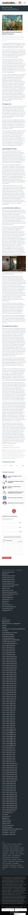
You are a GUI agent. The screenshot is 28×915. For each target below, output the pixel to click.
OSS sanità (4, 603)
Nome (20, 522)
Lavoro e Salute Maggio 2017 (9, 730)
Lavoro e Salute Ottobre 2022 (9, 785)
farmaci (11, 847)
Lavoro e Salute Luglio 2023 (8, 723)
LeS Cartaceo (5, 814)
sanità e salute (13, 39)
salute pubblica (5, 457)
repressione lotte (11, 861)
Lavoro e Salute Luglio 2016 (8, 710)
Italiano (18, 913)
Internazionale (5, 599)
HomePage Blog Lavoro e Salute (9, 632)
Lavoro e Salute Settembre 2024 (9, 807)
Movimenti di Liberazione (8, 592)
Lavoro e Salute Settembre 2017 (9, 794)
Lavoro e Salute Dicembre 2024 (9, 665)
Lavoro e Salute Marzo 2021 (8, 754)
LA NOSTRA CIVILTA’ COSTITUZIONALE (11, 640)
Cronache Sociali (18, 37)
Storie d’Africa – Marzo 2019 (8, 834)
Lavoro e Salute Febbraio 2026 (9, 680)
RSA (24, 455)
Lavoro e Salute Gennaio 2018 (9, 683)
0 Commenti (10, 36)
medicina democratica (6, 857)
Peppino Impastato (6, 821)
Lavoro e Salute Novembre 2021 (9, 772)
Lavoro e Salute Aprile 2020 (8, 645)
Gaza (3, 849)
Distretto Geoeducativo (17, 451)
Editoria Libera (5, 590)
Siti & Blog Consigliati (7, 827)
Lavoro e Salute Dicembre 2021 (9, 660)
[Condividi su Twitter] (11, 465)
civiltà (11, 846)
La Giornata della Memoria (8, 638)
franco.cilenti (4, 40)
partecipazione (9, 455)
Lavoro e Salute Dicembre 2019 (9, 656)
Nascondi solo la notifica (21, 909)
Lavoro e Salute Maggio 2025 (9, 745)
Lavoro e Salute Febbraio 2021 (9, 670)
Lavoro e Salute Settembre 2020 (9, 800)
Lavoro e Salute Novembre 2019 (9, 769)
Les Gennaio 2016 (6, 816)
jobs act (16, 853)
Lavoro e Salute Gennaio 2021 (9, 689)
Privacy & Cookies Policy (8, 825)
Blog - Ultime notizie (7, 7)
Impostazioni (14, 912)
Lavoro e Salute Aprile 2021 (8, 647)
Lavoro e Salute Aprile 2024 (8, 652)
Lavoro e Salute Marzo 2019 (8, 750)
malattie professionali (16, 855)
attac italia (9, 844)
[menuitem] (21, 2)
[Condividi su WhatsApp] (17, 465)
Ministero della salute (19, 454)
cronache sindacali (6, 597)
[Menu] (24, 2)
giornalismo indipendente (15, 849)
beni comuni (14, 844)
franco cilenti (21, 847)
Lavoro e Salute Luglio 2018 (8, 714)
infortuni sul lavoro (19, 851)
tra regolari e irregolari (18, 62)
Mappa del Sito (5, 818)
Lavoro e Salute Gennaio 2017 (9, 681)
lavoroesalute (21, 853)
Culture (23, 37)
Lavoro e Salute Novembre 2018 (9, 767)
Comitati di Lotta (5, 37)
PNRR (13, 455)
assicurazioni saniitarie (12, 449)
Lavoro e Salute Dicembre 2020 (9, 658)
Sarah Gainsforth (5, 445)
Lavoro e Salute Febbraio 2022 (9, 672)
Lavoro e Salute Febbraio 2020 (9, 669)
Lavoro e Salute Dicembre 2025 (9, 667)
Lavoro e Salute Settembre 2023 (9, 805)
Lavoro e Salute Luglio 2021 (8, 720)
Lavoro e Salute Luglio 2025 (8, 727)
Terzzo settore (14, 458)
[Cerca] (21, 2)
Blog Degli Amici (6, 621)
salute (4, 863)
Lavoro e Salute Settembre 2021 (9, 801)
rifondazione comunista (20, 861)
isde (9, 853)
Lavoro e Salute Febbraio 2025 (9, 678)
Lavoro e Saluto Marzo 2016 (8, 810)
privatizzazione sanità (19, 455)
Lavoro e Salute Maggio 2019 (9, 734)
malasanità (9, 855)
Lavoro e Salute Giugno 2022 (9, 703)
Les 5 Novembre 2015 (7, 812)
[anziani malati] (12, 23)
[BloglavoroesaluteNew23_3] (11, 2)
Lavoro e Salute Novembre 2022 (9, 774)
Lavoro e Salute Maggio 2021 (9, 738)
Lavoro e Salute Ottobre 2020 (9, 781)
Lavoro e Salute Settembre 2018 (9, 796)
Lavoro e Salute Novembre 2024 (9, 778)
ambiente (4, 844)
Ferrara (7, 452)
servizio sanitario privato (8, 606)
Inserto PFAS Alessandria (8, 634)
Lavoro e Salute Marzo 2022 (8, 756)
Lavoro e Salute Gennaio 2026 (9, 698)
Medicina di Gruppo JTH (10, 454)
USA (3, 869)
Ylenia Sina (11, 445)
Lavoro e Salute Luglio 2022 (8, 721)
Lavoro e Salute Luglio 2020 (8, 718)
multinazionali (14, 859)
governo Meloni (5, 851)
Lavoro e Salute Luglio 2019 (8, 716)
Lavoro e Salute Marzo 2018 (8, 749)
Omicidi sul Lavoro (6, 820)
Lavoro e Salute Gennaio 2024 (9, 694)
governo (22, 849)
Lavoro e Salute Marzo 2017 (8, 747)
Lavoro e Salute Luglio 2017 (8, 712)
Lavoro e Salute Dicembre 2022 (9, 661)
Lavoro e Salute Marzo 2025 (8, 761)
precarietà (20, 859)
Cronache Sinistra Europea (8, 585)
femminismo (15, 847)
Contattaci (4, 625)
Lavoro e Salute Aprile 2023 (8, 650)
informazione (12, 851)
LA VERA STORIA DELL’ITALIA (8, 641)
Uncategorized (5, 610)
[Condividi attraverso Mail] (23, 465)
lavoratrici (4, 601)
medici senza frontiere (6, 859)
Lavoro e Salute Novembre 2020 (9, 770)
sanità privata (19, 865)
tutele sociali (14, 867)
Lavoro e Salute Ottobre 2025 (9, 790)
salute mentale (8, 863)
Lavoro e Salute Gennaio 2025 (9, 696)
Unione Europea (21, 867)
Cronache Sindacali (6, 583)
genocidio (7, 849)
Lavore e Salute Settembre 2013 (9, 643)
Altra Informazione (17, 36)
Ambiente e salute (6, 572)
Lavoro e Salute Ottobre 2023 (9, 787)
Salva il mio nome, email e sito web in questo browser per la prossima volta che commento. (12, 537)
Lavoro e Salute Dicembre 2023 (9, 663)
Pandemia (4, 455)
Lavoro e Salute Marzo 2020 (8, 752)
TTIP (10, 867)
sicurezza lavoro (6, 608)
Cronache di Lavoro (6, 579)
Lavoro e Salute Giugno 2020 (9, 700)
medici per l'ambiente (15, 857)
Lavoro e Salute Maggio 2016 (9, 729)
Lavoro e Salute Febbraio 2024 (9, 676)
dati (6, 63)
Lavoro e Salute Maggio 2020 (9, 736)
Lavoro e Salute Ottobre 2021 (9, 783)
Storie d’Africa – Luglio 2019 (8, 832)
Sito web (20, 531)
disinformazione (16, 846)
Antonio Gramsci (6, 620)
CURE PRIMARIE (10, 451)
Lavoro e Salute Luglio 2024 (8, 725)
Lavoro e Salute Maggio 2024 (9, 743)
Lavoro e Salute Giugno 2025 (9, 709)
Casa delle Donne (6, 846)
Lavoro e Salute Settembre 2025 (9, 809)
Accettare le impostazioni (8, 909)
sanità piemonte (13, 865)
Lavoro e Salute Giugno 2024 (9, 707)
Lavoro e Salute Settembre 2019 (9, 798)
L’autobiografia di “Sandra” (8, 636)
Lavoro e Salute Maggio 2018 (9, 732)
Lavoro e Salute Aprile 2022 (8, 649)
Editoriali (4, 627)
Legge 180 (4, 855)
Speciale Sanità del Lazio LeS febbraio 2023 (12, 829)
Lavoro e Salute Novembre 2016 (9, 763)
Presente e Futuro (6, 823)
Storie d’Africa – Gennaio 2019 (9, 830)
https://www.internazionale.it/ (14, 447)
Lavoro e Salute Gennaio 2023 (9, 692)
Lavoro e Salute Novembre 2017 (9, 765)
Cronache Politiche (11, 37)
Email (20, 527)
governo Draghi (12, 452)
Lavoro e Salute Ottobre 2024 (9, 789)
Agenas (5, 449)
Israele (13, 853)
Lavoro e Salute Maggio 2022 (9, 740)
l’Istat (16, 49)
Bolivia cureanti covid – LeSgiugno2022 (11, 623)
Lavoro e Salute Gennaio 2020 (9, 687)
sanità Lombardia (6, 865)
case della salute (20, 449)
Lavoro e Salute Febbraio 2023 (9, 674)
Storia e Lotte (19, 39)
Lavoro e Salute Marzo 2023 (8, 758)
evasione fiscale (5, 847)
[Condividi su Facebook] (5, 465)
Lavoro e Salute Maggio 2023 (9, 741)
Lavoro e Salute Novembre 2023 (9, 776)
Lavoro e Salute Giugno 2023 (9, 705)
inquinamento (5, 853)
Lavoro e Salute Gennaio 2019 (9, 685)
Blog (22, 36)
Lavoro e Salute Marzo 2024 (8, 760)
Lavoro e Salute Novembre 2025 (9, 780)
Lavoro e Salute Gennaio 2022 (9, 690)
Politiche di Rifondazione (6, 39)
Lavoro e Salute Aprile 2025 (8, 654)
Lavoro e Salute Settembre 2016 (9, 792)
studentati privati (15, 415)
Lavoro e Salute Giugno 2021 (9, 701)
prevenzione (5, 861)
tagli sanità (9, 458)
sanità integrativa (11, 457)
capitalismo (20, 844)
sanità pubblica (18, 457)
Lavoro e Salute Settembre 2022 (9, 803)
